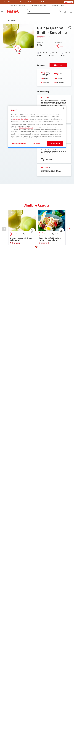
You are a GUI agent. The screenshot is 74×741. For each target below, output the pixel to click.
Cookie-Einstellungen (19, 143)
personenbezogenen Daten (21, 119)
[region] (37, 127)
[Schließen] (63, 108)
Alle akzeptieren (55, 143)
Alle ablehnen (37, 143)
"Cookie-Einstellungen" (26, 128)
